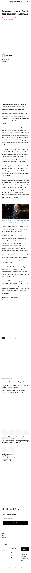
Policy (22, 563)
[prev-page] (3, 465)
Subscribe (15, 522)
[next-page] (5, 465)
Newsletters (23, 556)
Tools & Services (24, 558)
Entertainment (5, 552)
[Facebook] (8, 64)
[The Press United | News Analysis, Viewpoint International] (18, 2)
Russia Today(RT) (13, 338)
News (7, 338)
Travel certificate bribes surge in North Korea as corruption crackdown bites (14, 391)
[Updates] (4, 55)
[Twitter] (11, 552)
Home (3, 17)
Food (3, 554)
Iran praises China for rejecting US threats (14, 382)
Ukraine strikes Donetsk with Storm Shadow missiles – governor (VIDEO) (15, 386)
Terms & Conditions (23, 561)
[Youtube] (11, 557)
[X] (11, 64)
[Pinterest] (26, 64)
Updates (8, 17)
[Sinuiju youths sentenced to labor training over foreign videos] (22, 432)
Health (3, 556)
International (24, 554)
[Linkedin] (22, 64)
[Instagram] (11, 555)
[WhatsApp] (19, 64)
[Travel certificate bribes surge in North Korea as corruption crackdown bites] (8, 432)
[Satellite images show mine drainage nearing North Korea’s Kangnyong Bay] (8, 449)
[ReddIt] (15, 64)
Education (4, 550)
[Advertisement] (15, 36)
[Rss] (11, 559)
